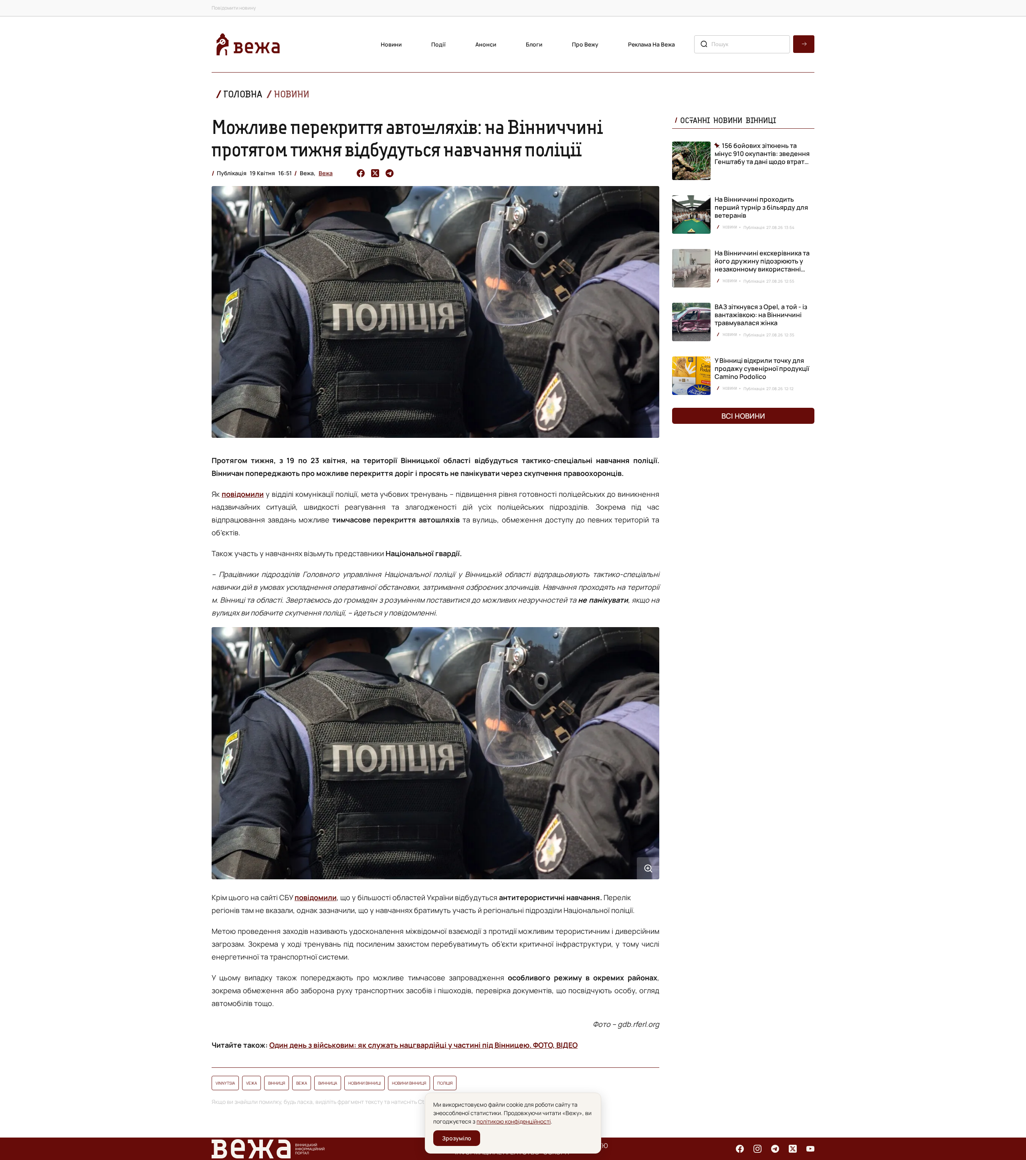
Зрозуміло (456, 1138)
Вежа (326, 173)
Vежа (251, 1083)
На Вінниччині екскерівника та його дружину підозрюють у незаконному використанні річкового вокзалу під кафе (762, 265)
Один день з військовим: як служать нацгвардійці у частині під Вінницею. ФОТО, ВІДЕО (423, 1045)
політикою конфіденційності (514, 1121)
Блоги (534, 44)
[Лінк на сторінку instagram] (757, 1149)
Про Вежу (585, 44)
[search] (803, 44)
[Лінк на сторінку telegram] (775, 1149)
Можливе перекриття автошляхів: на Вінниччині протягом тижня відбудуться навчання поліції (407, 138)
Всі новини (743, 416)
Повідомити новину (234, 7)
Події (438, 44)
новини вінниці (364, 1083)
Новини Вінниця (409, 1083)
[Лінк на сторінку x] (793, 1149)
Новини (391, 44)
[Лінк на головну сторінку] (248, 44)
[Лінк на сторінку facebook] (740, 1149)
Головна (243, 94)
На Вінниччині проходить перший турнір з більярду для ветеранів (761, 207)
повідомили (243, 494)
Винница (327, 1083)
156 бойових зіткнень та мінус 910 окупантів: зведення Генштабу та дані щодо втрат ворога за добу (762, 154)
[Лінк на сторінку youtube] (810, 1149)
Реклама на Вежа (651, 44)
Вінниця (276, 1083)
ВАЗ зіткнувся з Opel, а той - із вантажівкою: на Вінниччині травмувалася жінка (761, 314)
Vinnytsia (225, 1083)
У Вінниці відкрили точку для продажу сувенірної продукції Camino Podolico (762, 368)
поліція (444, 1083)
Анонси (485, 44)
